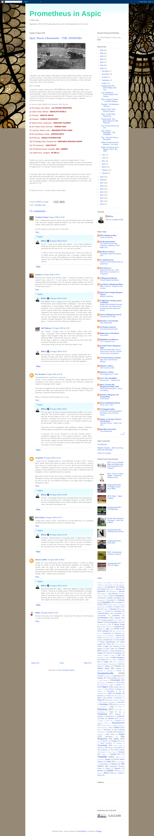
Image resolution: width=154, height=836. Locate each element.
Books (110, 598)
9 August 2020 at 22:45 (51, 275)
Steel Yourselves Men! (107, 368)
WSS (106, 773)
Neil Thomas (102, 702)
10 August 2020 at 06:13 (58, 241)
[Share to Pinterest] (63, 202)
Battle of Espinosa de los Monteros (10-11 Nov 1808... (110, 149)
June (104, 158)
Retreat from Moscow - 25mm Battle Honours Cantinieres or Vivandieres (109, 272)
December (105, 71)
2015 (102, 189)
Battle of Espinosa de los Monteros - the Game (110, 143)
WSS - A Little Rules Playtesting (108, 115)
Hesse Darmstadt (102, 664)
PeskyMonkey (82, 831)
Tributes (103, 754)
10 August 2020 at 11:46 (58, 535)
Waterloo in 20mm (107, 372)
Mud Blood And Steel (108, 429)
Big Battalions (113, 593)
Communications (103, 613)
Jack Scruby (111, 678)
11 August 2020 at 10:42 (58, 586)
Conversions (102, 618)
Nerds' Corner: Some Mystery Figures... (108, 110)
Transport (121, 752)
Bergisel (103, 593)
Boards (103, 598)
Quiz (44, 205)
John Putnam (103, 680)
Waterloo (118, 768)
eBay (107, 629)
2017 (102, 183)
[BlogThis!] (57, 202)
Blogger (98, 831)
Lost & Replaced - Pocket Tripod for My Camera (109, 94)
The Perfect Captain (118, 750)
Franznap (104, 651)
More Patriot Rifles (106, 323)
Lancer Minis (120, 682)
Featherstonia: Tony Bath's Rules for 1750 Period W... (109, 121)
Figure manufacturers (108, 642)
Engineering (107, 633)
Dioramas (102, 624)
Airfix (121, 582)
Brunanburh (111, 600)
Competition (118, 613)
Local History (109, 689)
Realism (118, 720)
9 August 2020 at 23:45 (54, 374)
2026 (102, 50)
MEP (110, 693)
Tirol (109, 752)
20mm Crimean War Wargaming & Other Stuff (109, 386)
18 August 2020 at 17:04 (49, 613)
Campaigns (106, 602)
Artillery (122, 587)
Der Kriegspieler (112, 622)
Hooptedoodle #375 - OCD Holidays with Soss (108, 87)
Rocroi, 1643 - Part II (106, 405)
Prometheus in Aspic (65, 14)
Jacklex (122, 678)
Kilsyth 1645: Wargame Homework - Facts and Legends (115, 520)
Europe (99, 635)
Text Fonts (108, 747)
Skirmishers (109, 736)
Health (120, 662)
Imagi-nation (117, 676)
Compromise (101, 615)
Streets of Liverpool (104, 453)
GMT (119, 655)
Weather (100, 771)
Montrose (100, 695)
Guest (103, 660)
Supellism (119, 743)
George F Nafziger (103, 655)
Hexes (107, 666)
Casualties (118, 602)
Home (62, 663)
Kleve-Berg (100, 682)
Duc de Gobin (40, 374)
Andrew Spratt (119, 585)
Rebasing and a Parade (108, 316)
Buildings (121, 600)
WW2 (120, 773)
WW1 (115, 773)
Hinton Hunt (103, 668)
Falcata (118, 635)
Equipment (118, 633)
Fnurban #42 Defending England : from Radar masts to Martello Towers (111, 413)
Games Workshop (116, 651)
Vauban (107, 759)
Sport (98, 741)
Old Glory (103, 706)
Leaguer (118, 684)
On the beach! (104, 398)
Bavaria (122, 591)
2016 (102, 186)
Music (99, 698)
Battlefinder (113, 591)
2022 (102, 62)
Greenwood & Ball (102, 657)
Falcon (99, 637)
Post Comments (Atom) (66, 670)
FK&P (99, 646)
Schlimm (99, 734)
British (119, 598)
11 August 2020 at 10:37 (58, 351)
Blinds (105, 595)
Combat (107, 611)
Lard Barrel (103, 684)
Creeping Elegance (107, 620)
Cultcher (120, 620)
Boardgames (120, 596)
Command (117, 611)
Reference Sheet (102, 723)
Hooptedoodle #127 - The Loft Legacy (114, 564)
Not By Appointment (107, 242)
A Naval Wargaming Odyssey (109, 280)
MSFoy (43, 241)
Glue (113, 655)
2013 (102, 195)
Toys (114, 752)
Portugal (100, 716)
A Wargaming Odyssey (108, 278)
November (105, 74)
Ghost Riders (104, 335)
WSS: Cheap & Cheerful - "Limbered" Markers (109, 100)
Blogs (111, 595)
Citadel (117, 607)
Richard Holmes (117, 725)
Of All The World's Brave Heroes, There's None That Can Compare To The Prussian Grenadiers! (111, 351)
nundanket (39, 458)
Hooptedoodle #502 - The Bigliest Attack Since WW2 (114, 486)
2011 (102, 201)
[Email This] (54, 202)
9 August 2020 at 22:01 (56, 217)
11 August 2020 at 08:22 (56, 560)
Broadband (100, 600)
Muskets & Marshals (106, 296)
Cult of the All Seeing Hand (109, 329)
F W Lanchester (108, 635)
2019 (102, 177)
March (104, 167)
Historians (100, 670)
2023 (102, 59)
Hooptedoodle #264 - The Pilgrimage (114, 508)
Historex (118, 668)
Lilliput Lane (118, 687)
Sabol (99, 729)
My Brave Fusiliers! (107, 252)
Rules (116, 727)
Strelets (122, 741)
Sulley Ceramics (106, 743)
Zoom (99, 775)
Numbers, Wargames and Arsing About (109, 396)
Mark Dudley (40, 517)
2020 (102, 68)
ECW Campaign (103, 631)
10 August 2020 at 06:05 (58, 495)
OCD (115, 704)
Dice (123, 622)
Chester (109, 607)
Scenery (110, 732)
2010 (102, 204)
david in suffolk (41, 560)
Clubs (105, 609)
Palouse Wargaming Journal (110, 315)
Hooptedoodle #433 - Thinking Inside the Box (115, 531)
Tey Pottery (118, 747)
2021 (102, 65)
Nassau (122, 700)
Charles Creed (112, 604)
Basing (118, 589)
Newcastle (121, 702)
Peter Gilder (118, 709)
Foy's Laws (110, 648)
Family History (110, 637)
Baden (112, 589)
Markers (119, 689)
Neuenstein (112, 702)
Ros (110, 727)
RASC (101, 720)
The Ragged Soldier (107, 409)
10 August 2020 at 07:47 (53, 517)
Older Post (87, 663)
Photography (101, 712)
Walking (114, 764)
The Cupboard (102, 750)
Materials (99, 691)
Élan (114, 631)
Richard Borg (106, 725)
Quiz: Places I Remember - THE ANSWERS (108, 132)
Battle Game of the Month (109, 333)
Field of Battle (120, 640)
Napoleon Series (113, 700)
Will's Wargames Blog (108, 235)
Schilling (119, 732)
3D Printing (107, 582)
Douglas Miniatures (106, 626)
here (99, 40)
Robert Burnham (102, 727)
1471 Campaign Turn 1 (107, 341)
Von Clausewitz (120, 761)
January (105, 173)
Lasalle (111, 684)
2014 (102, 192)
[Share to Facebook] (61, 202)
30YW (99, 582)
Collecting (112, 609)
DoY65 (99, 629)
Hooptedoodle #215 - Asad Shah (114, 542)
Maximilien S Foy (114, 691)
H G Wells (112, 659)
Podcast (117, 714)
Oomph (120, 706)
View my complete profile (114, 220)
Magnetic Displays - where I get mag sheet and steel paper (110, 449)
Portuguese (110, 716)
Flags (106, 646)
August (104, 83)
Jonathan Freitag (41, 217)
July (103, 155)
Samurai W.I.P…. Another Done (110, 380)
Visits (108, 762)
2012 (102, 198)
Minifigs (118, 693)
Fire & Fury (118, 644)
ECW (116, 629)
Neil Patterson (46, 328)
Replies (40, 237)
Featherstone (108, 640)
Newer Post (35, 663)
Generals (118, 653)
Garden (100, 653)
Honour (119, 670)
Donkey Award (119, 624)
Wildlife (110, 771)
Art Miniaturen (102, 444)
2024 (102, 56)
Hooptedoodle (105, 673)
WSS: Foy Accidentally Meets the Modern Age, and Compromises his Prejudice (115, 465)
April (104, 164)
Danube (100, 622)
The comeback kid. (106, 431)
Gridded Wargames (118, 657)
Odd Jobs (122, 704)
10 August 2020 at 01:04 (52, 458)
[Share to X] (59, 202)
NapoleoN (100, 700)
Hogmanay (110, 670)
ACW (115, 582)
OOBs (112, 706)
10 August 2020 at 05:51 (58, 298)
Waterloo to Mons (106, 366)
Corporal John (119, 618)
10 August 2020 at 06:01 (58, 409)
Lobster (99, 689)
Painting (102, 709)
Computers (116, 615)
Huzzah (108, 676)
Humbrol (100, 676)
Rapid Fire (122, 718)
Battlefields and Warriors (109, 339)
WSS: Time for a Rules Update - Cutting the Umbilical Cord (115, 475)
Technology (102, 745)
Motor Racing (118, 695)
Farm (117, 637)
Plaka (120, 712)
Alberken (99, 585)
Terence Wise (117, 745)
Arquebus (100, 587)
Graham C (39, 275)
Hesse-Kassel (113, 664)
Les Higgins (102, 687)
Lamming (109, 682)
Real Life (109, 720)
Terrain (99, 747)
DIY (109, 624)
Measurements (101, 693)
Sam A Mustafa (119, 729)
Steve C (105, 741)
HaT (114, 662)
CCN (99, 604)
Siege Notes (110, 734)
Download (117, 626)
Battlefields (101, 591)
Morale (109, 695)
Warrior (108, 768)
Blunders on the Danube (109, 321)
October (105, 77)
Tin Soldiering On (106, 260)
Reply (37, 232)
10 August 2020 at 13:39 (60, 328)
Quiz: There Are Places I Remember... (110, 138)
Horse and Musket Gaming (110, 403)
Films (109, 644)
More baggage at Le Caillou (109, 374)
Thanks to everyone (106, 237)
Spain (116, 739)
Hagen (106, 662)
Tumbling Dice (115, 754)
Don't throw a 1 (105, 268)
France (122, 648)
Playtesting (102, 714)
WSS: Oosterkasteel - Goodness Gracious (115, 553)
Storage (114, 741)
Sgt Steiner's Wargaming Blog (111, 284)
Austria (103, 589)
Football (115, 646)
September (106, 80)
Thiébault (102, 752)
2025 (102, 53)
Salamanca (107, 729)
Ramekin (111, 718)
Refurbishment (118, 723)
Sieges (122, 734)
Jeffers (37, 613)
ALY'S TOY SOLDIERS (108, 378)
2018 (102, 180)
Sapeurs (102, 732)
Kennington (115, 680)
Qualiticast (121, 716)
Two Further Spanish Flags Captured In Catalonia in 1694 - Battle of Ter (110, 245)
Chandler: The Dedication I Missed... (110, 105)
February (105, 170)
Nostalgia (38, 205)
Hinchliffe (117, 666)
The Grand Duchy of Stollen (110, 358)
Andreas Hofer (109, 585)
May (103, 161)
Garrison (109, 653)
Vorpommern (104, 764)
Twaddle (102, 756)
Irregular (100, 678)
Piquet (111, 712)
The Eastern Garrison (108, 327)
